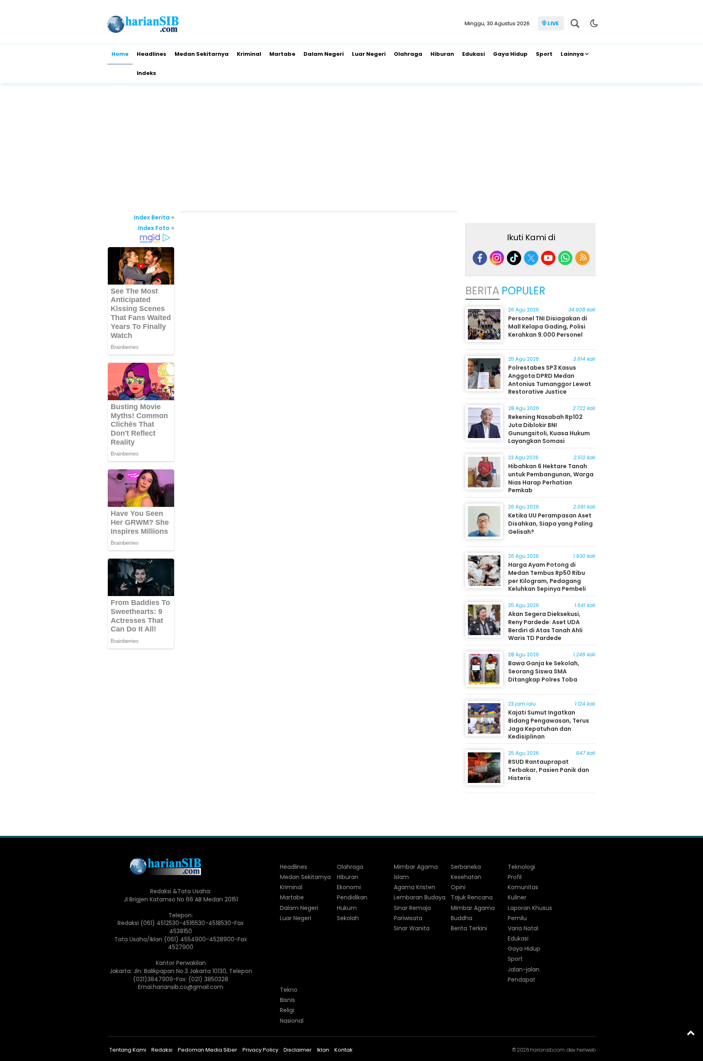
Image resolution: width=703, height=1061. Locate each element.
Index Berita (154, 217)
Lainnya (572, 54)
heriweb (586, 1049)
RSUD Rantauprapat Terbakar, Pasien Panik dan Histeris (548, 770)
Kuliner (517, 897)
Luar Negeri (369, 54)
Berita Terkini (469, 928)
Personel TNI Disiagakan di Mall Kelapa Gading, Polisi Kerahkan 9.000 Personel (547, 326)
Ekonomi (349, 887)
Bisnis (287, 1000)
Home (120, 54)
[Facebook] (480, 258)
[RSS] (582, 258)
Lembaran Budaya (419, 897)
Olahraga (408, 54)
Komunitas (523, 887)
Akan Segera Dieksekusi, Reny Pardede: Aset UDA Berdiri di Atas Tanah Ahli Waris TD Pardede (545, 626)
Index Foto (156, 228)
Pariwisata (408, 918)
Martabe (282, 54)
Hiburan (442, 54)
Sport (544, 54)
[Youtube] (548, 258)
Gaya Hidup (510, 54)
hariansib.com (547, 1049)
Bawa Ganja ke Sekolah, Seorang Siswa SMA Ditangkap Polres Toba (543, 671)
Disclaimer (298, 1050)
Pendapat (521, 980)
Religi (287, 1010)
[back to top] (691, 1032)
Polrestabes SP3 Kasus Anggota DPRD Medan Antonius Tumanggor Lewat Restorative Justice (549, 380)
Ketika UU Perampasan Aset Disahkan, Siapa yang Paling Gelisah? (550, 523)
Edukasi (473, 54)
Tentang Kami (127, 1050)
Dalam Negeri (323, 54)
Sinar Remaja (412, 908)
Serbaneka (466, 867)
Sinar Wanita (412, 928)
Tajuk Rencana (472, 897)
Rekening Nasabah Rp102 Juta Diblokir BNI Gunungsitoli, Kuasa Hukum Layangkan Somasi (549, 429)
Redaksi (161, 1050)
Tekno (288, 990)
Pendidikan (352, 897)
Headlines (151, 54)
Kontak (343, 1050)
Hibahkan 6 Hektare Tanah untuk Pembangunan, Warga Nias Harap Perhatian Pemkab (551, 478)
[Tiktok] (514, 258)
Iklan (323, 1050)
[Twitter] (531, 258)
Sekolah (348, 918)
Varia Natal (523, 928)
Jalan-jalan (523, 969)
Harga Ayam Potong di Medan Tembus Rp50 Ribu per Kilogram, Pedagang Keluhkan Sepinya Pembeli (547, 577)
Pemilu (517, 918)
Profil (515, 877)
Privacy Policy (260, 1050)
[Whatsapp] (565, 258)
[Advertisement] (351, 148)
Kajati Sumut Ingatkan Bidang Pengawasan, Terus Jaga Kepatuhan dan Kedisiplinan (548, 724)
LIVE (553, 23)
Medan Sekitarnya (202, 54)
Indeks (146, 73)
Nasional (291, 1021)
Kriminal (249, 54)
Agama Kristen (414, 887)
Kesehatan (466, 877)
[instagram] (497, 258)
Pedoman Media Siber (207, 1050)
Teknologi (521, 867)
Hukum (347, 908)
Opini (458, 887)
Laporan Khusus (530, 908)
